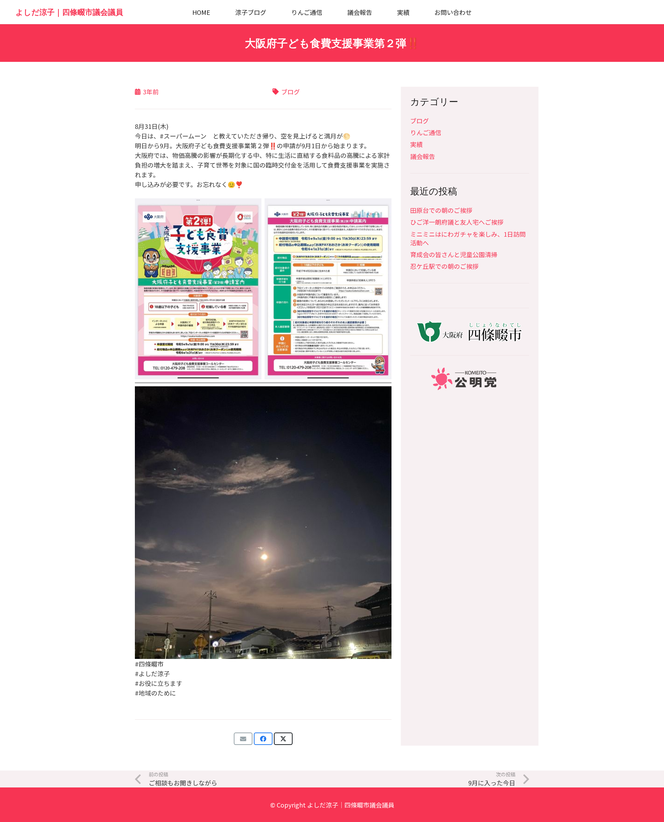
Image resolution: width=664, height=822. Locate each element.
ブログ (419, 120)
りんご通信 (425, 132)
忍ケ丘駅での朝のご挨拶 (444, 266)
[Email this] (243, 739)
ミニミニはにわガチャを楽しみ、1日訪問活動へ (468, 238)
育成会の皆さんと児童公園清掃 (453, 254)
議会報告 (422, 156)
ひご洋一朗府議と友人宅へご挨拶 (457, 221)
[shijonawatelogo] (469, 331)
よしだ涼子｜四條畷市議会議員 (350, 804)
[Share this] (263, 739)
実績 (416, 144)
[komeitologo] (469, 379)
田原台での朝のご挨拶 (441, 210)
